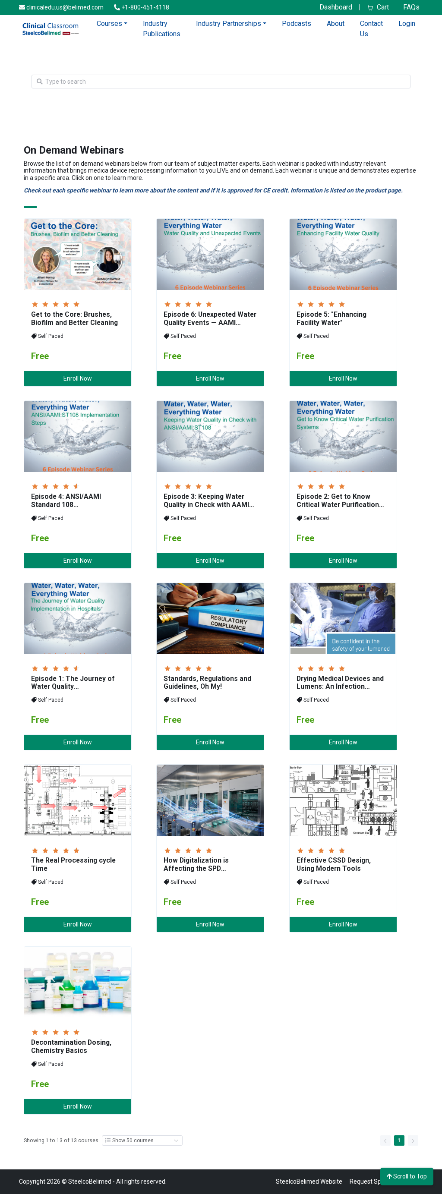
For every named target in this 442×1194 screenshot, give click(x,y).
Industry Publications (161, 28)
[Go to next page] (413, 1140)
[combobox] (223, 81)
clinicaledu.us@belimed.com (64, 7)
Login (406, 23)
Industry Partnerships (228, 23)
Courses (109, 23)
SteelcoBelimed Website (309, 1181)
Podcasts (296, 23)
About (335, 23)
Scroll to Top (409, 1176)
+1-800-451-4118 (144, 7)
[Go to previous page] (385, 1140)
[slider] (57, 304)
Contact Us (371, 28)
